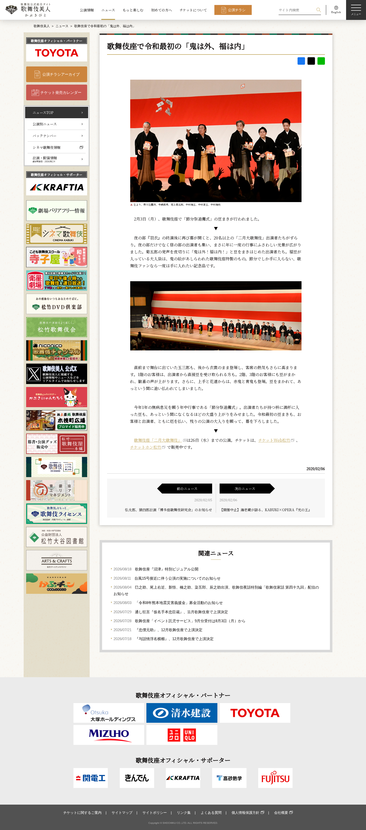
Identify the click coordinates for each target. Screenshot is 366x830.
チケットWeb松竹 (274, 440)
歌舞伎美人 (42, 26)
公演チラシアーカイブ (61, 74)
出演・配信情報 (45, 159)
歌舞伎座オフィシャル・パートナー (56, 40)
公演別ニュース (45, 123)
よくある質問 (211, 813)
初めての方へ (161, 9)
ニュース (108, 9)
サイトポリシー (154, 813)
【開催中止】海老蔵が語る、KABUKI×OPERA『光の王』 (266, 509)
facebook (301, 61)
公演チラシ (236, 10)
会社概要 (281, 813)
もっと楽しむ (132, 9)
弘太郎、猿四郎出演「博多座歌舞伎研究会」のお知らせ (168, 509)
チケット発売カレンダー (60, 92)
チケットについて (193, 9)
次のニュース (245, 488)
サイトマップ (122, 813)
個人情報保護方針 (245, 813)
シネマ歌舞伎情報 (47, 147)
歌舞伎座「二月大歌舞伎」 (158, 440)
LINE (321, 61)
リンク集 (184, 813)
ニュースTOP (43, 112)
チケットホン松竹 (145, 447)
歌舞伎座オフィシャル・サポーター (56, 174)
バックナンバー (45, 135)
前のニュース (187, 488)
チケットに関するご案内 (82, 813)
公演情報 (87, 9)
